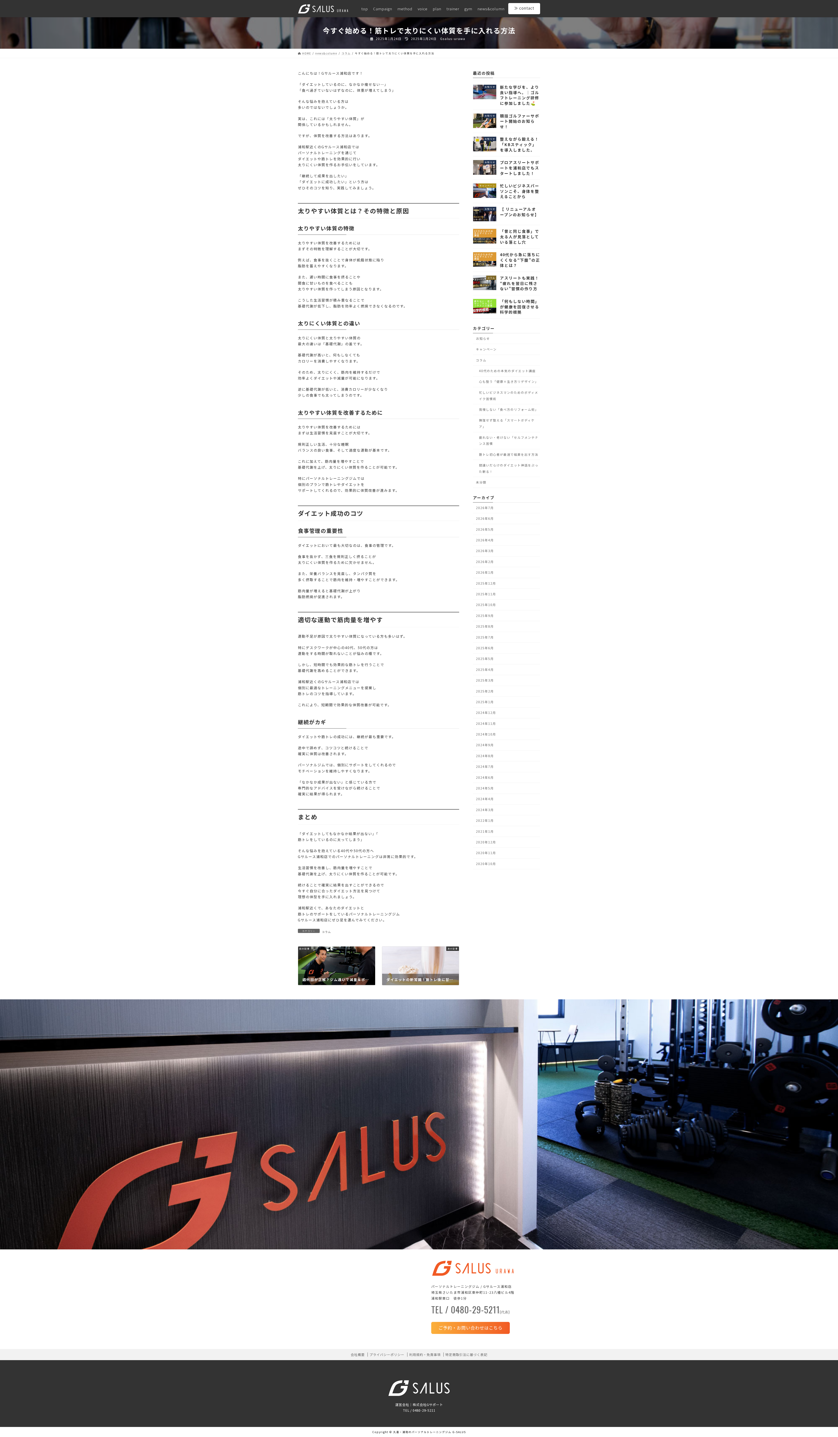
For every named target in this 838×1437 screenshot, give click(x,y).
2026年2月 (485, 561)
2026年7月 (485, 508)
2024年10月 (486, 734)
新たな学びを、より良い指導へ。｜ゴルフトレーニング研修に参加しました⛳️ (519, 95)
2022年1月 (485, 820)
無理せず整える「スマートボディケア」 (507, 423)
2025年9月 (485, 615)
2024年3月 (485, 809)
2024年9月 (485, 745)
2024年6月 (485, 777)
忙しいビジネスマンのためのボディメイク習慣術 (508, 395)
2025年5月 (485, 658)
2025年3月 (485, 680)
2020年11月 (486, 853)
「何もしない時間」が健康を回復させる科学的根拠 (519, 307)
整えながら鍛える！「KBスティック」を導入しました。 (519, 144)
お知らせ (483, 338)
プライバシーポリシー (386, 1355)
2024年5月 (485, 788)
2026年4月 (485, 540)
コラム (326, 932)
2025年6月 (485, 648)
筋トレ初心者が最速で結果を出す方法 (508, 454)
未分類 (481, 482)
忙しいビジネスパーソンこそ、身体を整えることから (519, 191)
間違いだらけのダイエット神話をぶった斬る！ (508, 468)
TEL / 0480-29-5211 (470, 1310)
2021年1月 (485, 831)
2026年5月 (485, 529)
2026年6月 (485, 518)
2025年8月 (485, 626)
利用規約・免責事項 (425, 1355)
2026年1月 (485, 572)
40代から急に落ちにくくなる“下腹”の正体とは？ (520, 260)
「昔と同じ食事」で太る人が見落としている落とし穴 (519, 236)
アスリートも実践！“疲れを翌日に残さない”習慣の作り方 (519, 283)
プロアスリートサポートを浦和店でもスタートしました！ (519, 168)
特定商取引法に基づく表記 (466, 1355)
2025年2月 (485, 691)
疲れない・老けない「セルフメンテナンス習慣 (508, 440)
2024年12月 (486, 712)
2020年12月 (486, 842)
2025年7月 (485, 637)
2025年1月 (485, 702)
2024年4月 (485, 799)
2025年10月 (486, 605)
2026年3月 (485, 551)
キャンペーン (486, 349)
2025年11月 (486, 594)
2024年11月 (486, 723)
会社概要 (358, 1355)
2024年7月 (485, 766)
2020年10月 (486, 863)
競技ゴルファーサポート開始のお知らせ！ (519, 121)
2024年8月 (485, 756)
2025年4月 (485, 669)
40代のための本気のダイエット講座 (507, 371)
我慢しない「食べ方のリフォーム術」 (508, 409)
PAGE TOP (816, 1390)
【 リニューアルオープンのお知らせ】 (519, 211)
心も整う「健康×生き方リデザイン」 (508, 381)
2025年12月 (486, 583)
